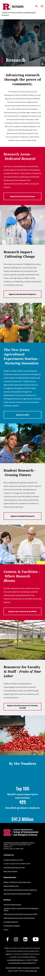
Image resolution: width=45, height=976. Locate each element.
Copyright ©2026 (11, 968)
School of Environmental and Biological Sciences (19, 843)
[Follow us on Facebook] (7, 939)
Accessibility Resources (11, 922)
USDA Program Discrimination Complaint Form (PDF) (20, 914)
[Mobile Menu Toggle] (42, 6)
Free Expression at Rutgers (12, 926)
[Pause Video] (42, 64)
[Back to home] (20, 833)
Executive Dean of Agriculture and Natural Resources (20, 890)
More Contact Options (10, 871)
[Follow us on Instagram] (16, 939)
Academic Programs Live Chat (13, 860)
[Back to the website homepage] (22, 7)
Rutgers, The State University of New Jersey (17, 882)
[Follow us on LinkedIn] (25, 939)
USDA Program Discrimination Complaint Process (19, 918)
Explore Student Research (22, 516)
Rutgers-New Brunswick (11, 886)
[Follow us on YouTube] (36, 939)
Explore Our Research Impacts (22, 294)
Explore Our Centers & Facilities (22, 611)
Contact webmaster (30, 971)
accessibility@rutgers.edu (15, 960)
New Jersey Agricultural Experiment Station (17, 894)
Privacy (6, 929)
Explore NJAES (22, 415)
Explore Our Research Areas (22, 196)
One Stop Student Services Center (14, 867)
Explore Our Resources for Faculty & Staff (22, 706)
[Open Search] (36, 6)
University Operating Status (12, 904)
